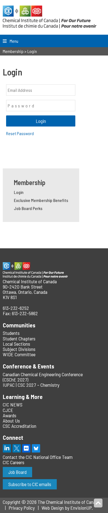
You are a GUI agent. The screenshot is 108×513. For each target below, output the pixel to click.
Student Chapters (19, 338)
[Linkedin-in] (7, 448)
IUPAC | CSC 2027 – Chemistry (31, 385)
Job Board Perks (28, 208)
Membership (29, 182)
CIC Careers (13, 462)
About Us (11, 421)
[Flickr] (26, 448)
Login (19, 192)
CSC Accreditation (19, 426)
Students (11, 333)
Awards (9, 415)
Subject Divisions (19, 349)
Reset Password (20, 133)
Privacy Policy (22, 508)
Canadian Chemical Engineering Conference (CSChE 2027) (43, 377)
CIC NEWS (12, 404)
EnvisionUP (81, 508)
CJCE (8, 410)
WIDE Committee (19, 354)
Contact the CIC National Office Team (38, 457)
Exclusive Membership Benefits (41, 200)
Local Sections (16, 344)
